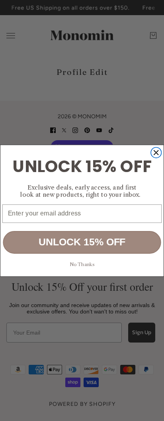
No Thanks (82, 264)
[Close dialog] (156, 152)
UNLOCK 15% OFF (82, 242)
